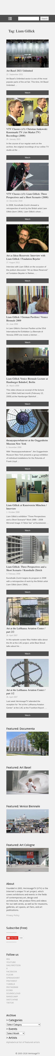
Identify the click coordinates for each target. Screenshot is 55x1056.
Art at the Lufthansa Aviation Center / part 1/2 (25, 691)
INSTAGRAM (12, 987)
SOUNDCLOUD (13, 993)
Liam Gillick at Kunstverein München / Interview (26, 506)
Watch (27, 92)
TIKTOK (10, 1002)
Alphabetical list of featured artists (23, 1042)
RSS (8, 959)
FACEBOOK (11, 971)
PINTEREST (11, 981)
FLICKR (9, 974)
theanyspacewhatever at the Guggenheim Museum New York (27, 441)
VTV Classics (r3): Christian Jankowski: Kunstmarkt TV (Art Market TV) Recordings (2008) (27, 132)
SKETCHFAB (12, 999)
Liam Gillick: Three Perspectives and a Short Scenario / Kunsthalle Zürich (26, 568)
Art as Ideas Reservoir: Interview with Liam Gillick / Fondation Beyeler (25, 257)
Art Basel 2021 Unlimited (19, 70)
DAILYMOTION (13, 965)
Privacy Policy (12, 915)
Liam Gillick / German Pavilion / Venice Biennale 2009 (27, 318)
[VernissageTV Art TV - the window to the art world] (20, 7)
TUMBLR (10, 984)
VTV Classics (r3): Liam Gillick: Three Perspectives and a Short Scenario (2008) (27, 195)
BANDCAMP (12, 996)
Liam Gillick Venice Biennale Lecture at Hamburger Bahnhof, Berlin (27, 380)
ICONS (9, 990)
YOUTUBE (11, 962)
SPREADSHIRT (13, 978)
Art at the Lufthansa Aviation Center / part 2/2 (25, 630)
